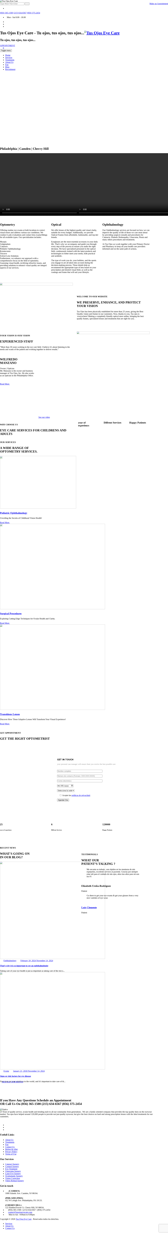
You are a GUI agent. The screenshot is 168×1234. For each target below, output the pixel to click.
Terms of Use (10, 1154)
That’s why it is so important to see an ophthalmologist (24, 966)
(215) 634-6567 (20, 13)
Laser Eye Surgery (13, 1173)
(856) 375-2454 (33, 13)
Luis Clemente (89, 907)
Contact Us (10, 1147)
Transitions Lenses (10, 714)
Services (8, 57)
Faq (6, 65)
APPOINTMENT (7, 45)
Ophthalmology (9, 960)
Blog (7, 67)
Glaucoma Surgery (13, 1171)
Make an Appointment (158, 3)
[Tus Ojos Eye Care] (102, 33)
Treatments (9, 60)
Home (7, 55)
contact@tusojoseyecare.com (20, 1212)
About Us (9, 62)
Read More (5, 384)
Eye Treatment (11, 1169)
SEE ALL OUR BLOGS (12, 1082)
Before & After (11, 1149)
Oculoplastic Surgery (14, 1176)
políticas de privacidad (81, 795)
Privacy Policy (11, 1152)
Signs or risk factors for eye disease (15, 1076)
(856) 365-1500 (6, 13)
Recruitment (10, 69)
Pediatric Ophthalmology (13, 513)
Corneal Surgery (12, 1166)
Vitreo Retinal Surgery (14, 1181)
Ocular (6, 1071)
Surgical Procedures (11, 613)
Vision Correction (12, 1178)
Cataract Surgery (12, 1164)
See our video (44, 417)
